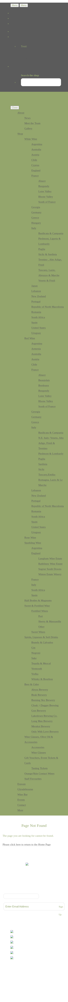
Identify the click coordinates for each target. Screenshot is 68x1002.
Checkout (22, 58)
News (27, 118)
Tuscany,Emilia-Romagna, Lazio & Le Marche (50, 479)
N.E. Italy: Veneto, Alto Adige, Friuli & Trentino (51, 443)
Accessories (37, 747)
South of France (47, 202)
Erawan (21, 784)
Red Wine (29, 338)
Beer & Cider (31, 684)
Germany (36, 212)
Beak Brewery (39, 694)
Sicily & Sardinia (47, 254)
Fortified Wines (39, 611)
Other (41, 626)
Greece (35, 217)
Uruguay (36, 333)
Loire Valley (45, 191)
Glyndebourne (25, 789)
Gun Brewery (38, 710)
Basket (21, 53)
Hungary (36, 222)
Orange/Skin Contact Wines (39, 773)
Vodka (34, 673)
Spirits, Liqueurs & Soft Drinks (41, 637)
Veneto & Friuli (46, 280)
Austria (35, 154)
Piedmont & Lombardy (50, 453)
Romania (36, 312)
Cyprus (35, 165)
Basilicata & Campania (50, 233)
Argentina (36, 144)
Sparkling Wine (32, 542)
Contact (21, 805)
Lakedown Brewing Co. (44, 715)
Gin (33, 647)
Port (40, 616)
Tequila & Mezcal (41, 663)
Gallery (28, 128)
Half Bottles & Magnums (38, 600)
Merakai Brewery (40, 726)
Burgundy (43, 186)
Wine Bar (22, 794)
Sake (34, 658)
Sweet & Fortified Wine (37, 605)
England (35, 170)
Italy (33, 228)
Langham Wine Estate (50, 558)
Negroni (35, 653)
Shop (20, 133)
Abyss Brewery (39, 689)
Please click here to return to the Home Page (27, 844)
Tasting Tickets (39, 768)
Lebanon (36, 291)
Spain (34, 322)
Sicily (41, 469)
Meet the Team (32, 123)
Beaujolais (44, 380)
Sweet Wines (38, 632)
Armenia (36, 348)
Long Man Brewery (42, 721)
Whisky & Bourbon (42, 679)
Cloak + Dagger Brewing (45, 705)
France (35, 175)
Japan (34, 285)
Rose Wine (30, 537)
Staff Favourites (32, 778)
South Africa (38, 317)
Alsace (42, 181)
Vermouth (36, 668)
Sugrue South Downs (49, 569)
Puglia (41, 249)
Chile (34, 160)
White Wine (30, 139)
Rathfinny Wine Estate (50, 563)
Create (25, 977)
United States (38, 327)
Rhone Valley (45, 196)
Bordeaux (43, 385)
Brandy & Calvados (42, 642)
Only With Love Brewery (45, 731)
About (20, 112)
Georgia (35, 207)
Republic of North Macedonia (47, 306)
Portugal (35, 301)
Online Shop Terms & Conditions (34, 886)
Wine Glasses (38, 752)
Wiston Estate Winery (50, 574)
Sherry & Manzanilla (49, 621)
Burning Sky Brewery (43, 700)
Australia (36, 149)
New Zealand (38, 296)
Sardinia (42, 464)
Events (21, 799)
